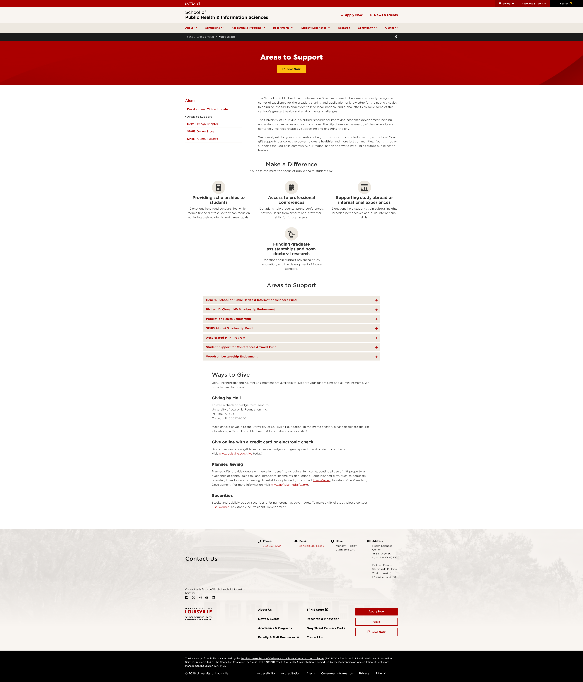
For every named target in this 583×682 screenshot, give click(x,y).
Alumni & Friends (205, 37)
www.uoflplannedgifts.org (289, 484)
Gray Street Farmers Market (327, 628)
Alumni (191, 101)
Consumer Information (337, 673)
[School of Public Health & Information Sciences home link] (199, 613)
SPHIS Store (315, 609)
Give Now (293, 69)
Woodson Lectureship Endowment (232, 356)
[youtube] (206, 597)
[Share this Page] (395, 36)
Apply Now (376, 611)
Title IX (381, 673)
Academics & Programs (275, 628)
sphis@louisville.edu (311, 545)
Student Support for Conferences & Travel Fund (241, 347)
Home (190, 37)
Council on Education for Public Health (242, 662)
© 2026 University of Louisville (206, 673)
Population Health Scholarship (228, 318)
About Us (265, 609)
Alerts (311, 673)
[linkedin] (213, 597)
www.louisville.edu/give (235, 453)
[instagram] (200, 597)
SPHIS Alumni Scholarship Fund (229, 328)
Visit (376, 621)
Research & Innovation (323, 618)
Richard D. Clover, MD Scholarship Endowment (240, 309)
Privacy (364, 673)
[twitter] (193, 597)
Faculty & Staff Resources (276, 637)
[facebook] (186, 597)
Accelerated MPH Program (225, 337)
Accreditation (290, 673)
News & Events (269, 618)
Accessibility (266, 673)
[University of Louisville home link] (192, 3)
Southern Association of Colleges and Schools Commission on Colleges (282, 658)
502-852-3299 (272, 545)
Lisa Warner (321, 480)
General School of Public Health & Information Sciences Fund (251, 300)
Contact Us (315, 637)
